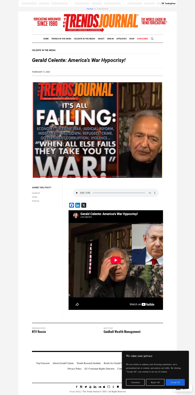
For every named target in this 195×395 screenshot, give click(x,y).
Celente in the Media (43, 50)
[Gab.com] (118, 387)
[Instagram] (81, 387)
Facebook (36, 193)
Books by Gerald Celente (116, 363)
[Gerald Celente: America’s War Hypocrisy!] (97, 130)
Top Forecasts (43, 363)
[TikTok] (108, 387)
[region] (155, 370)
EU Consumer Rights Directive (100, 368)
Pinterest (35, 201)
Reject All (155, 382)
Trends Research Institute (89, 363)
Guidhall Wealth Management (122, 331)
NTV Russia (39, 331)
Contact (121, 368)
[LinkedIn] (95, 387)
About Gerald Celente (63, 363)
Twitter (34, 197)
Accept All (175, 382)
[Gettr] (113, 387)
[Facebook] (76, 387)
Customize (135, 382)
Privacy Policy (75, 368)
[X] (86, 387)
